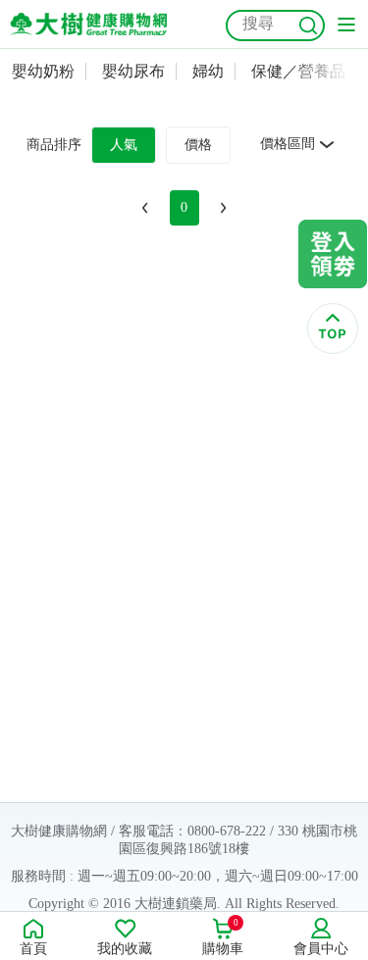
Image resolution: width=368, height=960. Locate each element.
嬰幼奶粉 (43, 71)
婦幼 (208, 71)
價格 (198, 144)
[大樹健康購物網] (88, 24)
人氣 (123, 144)
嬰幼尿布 (133, 71)
